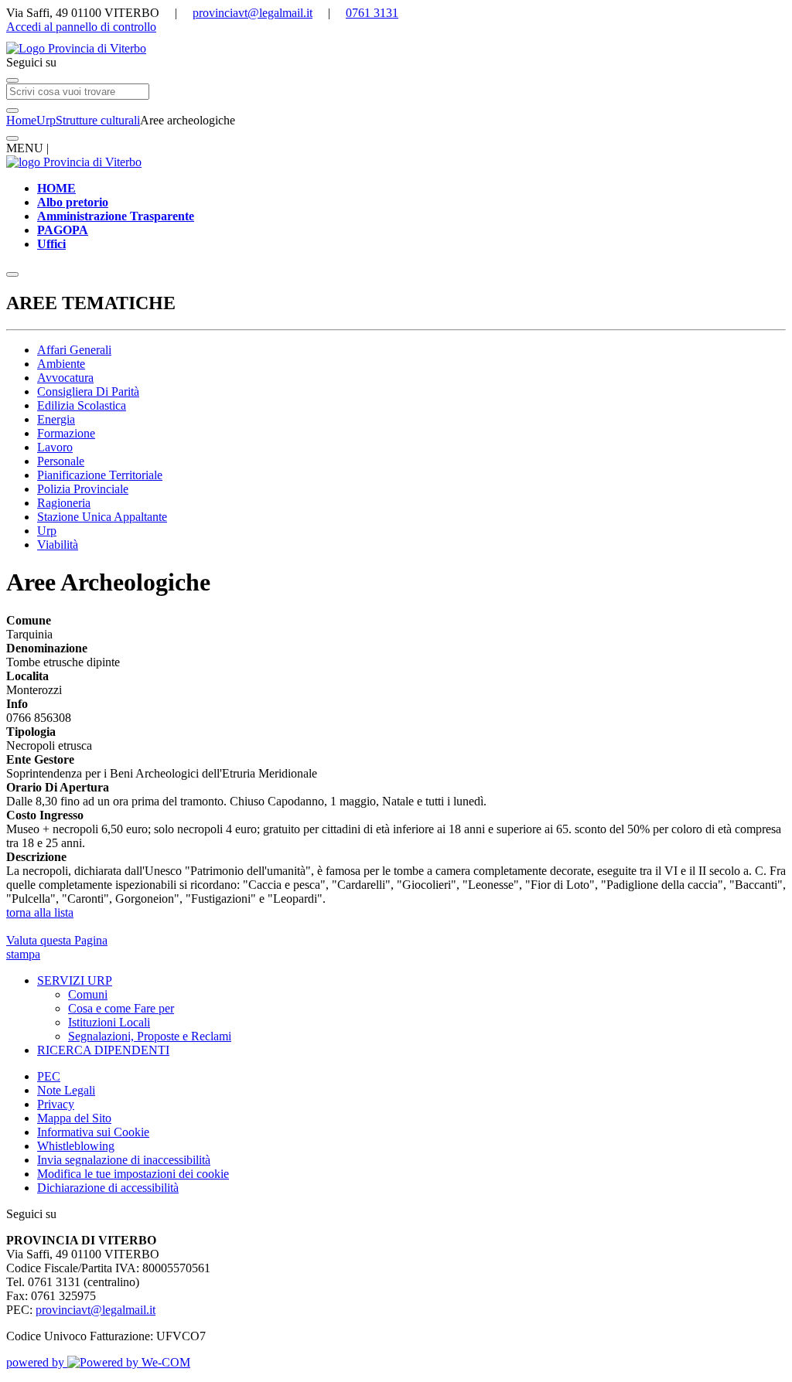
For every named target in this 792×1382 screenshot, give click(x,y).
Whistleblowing (75, 1145)
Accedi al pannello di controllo (81, 26)
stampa (23, 954)
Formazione (66, 433)
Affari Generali (74, 349)
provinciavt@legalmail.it (252, 12)
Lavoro (55, 447)
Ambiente (61, 363)
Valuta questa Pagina (57, 940)
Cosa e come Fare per (121, 1008)
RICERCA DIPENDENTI (103, 1050)
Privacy (55, 1104)
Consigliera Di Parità (88, 391)
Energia (56, 419)
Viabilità (57, 544)
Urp (46, 120)
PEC (48, 1076)
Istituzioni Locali (109, 1022)
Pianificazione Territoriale (99, 475)
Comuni (88, 994)
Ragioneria (63, 502)
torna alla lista (39, 912)
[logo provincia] (396, 49)
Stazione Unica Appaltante (102, 516)
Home (21, 120)
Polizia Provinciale (82, 488)
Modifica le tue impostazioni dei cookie (133, 1173)
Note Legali (66, 1090)
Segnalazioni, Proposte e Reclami (149, 1036)
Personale (60, 461)
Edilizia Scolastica (81, 405)
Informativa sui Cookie (93, 1132)
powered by (36, 1362)
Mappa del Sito (74, 1118)
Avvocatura (65, 377)
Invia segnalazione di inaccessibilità (123, 1159)
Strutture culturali (98, 120)
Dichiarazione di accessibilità (108, 1187)
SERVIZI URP (74, 980)
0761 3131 (372, 12)
